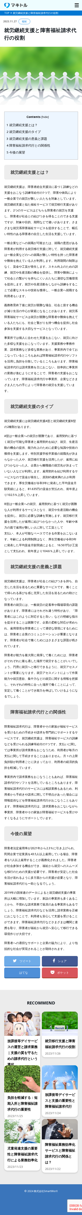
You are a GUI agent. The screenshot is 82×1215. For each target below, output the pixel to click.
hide (45, 117)
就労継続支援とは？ (22, 125)
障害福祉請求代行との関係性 (28, 145)
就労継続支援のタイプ (24, 132)
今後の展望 (16, 152)
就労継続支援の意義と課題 (27, 138)
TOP (6, 13)
